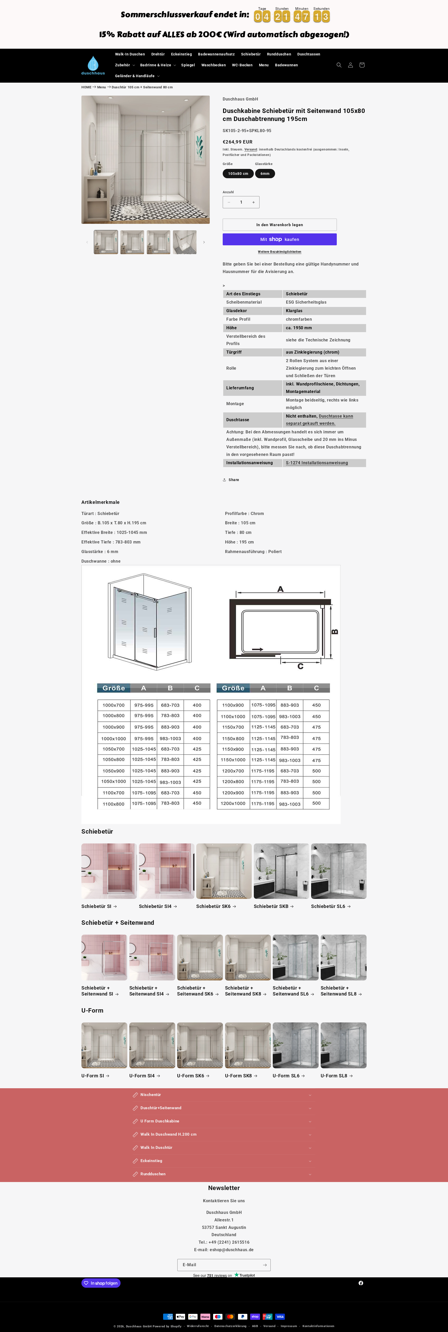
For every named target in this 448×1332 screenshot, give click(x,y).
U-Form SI (92, 1075)
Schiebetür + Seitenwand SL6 (291, 991)
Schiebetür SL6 (328, 906)
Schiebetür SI (96, 906)
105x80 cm (238, 173)
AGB (255, 1326)
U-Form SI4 (142, 1075)
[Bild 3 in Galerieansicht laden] (158, 242)
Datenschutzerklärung (230, 1326)
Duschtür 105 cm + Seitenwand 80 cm (142, 87)
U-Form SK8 (238, 1075)
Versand (250, 149)
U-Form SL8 (334, 1075)
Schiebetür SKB (271, 906)
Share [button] (234, 480)
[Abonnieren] (264, 1265)
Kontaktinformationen (318, 1326)
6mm (265, 173)
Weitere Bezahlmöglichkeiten (280, 252)
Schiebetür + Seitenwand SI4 (146, 991)
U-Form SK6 (190, 1075)
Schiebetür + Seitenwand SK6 (195, 991)
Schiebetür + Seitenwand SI (97, 991)
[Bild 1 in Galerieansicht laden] (106, 242)
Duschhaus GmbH (139, 1326)
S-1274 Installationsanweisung (317, 462)
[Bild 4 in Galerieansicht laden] (185, 242)
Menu (101, 87)
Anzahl (228, 192)
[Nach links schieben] (87, 242)
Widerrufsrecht (198, 1326)
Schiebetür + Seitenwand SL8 (338, 991)
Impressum (289, 1326)
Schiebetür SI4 (155, 906)
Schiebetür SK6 (213, 906)
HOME (86, 87)
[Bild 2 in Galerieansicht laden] (132, 242)
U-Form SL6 (286, 1075)
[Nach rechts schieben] (204, 242)
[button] (124, 65)
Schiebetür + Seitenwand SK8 (243, 991)
